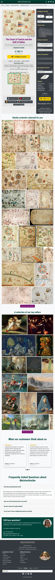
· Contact (4, 553)
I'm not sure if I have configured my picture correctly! (18, 511)
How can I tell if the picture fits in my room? (15, 501)
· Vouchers (22, 560)
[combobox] (45, 22)
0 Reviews (22, 104)
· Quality (21, 557)
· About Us (4, 564)
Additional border (40, 19)
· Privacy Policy (5, 559)
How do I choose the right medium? (13, 506)
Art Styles (7, 5)
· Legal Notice (5, 555)
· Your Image (22, 553)
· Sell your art (22, 555)
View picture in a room (26, 101)
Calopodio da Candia (24, 5)
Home (2, 5)
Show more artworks (27, 432)
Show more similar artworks (27, 306)
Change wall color (12, 101)
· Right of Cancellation (6, 560)
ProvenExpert (10, 463)
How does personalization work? (12, 487)
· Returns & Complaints (6, 562)
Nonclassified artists (15, 5)
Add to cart (46, 99)
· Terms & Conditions (6, 557)
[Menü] (1, 1)
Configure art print (19, 57)
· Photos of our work (24, 559)
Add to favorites (25, 98)
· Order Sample (23, 562)
